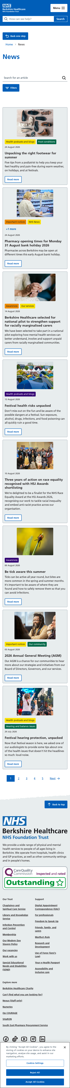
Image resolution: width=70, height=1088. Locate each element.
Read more (14, 180)
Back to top (58, 804)
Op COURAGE (10, 1013)
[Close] (64, 1047)
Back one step (18, 36)
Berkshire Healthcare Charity (18, 988)
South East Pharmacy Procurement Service (25, 1025)
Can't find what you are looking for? (22, 994)
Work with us (10, 956)
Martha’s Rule (42, 937)
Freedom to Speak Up (46, 921)
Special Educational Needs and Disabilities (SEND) (15, 966)
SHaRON (7, 1019)
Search (60, 19)
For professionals (44, 915)
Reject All (35, 1072)
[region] (35, 1065)
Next (53, 778)
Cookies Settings (35, 1063)
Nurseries (8, 1006)
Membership (9, 934)
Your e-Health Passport (47, 962)
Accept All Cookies (35, 1081)
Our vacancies (10, 950)
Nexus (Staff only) (12, 1000)
